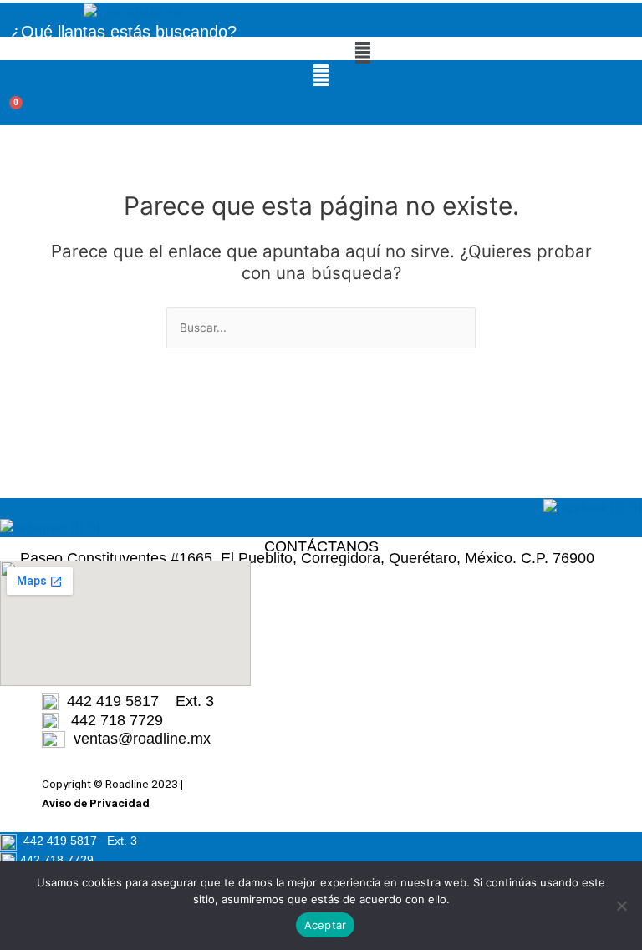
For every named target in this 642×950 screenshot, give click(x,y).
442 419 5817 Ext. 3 (136, 701)
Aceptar (325, 925)
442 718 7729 (111, 720)
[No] (621, 905)
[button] (362, 52)
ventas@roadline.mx (142, 738)
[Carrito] (9, 112)
